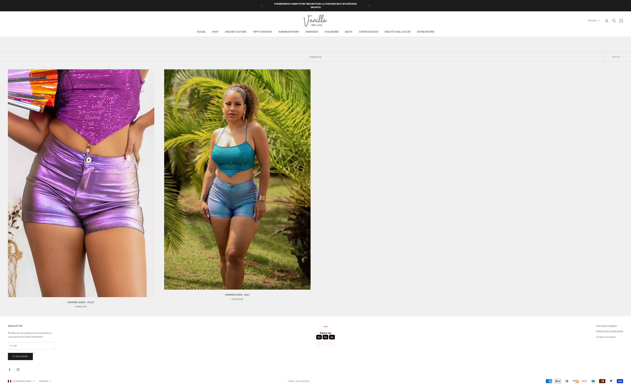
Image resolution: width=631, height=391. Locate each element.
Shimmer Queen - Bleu (237, 294)
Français (592, 20)
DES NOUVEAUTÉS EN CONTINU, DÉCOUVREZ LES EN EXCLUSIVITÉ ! (315, 5)
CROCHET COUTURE (235, 31)
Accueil (201, 31)
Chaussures (332, 31)
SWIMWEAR (312, 31)
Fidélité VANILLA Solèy (398, 31)
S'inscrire (20, 356)
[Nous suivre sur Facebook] (9, 369)
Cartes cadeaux (368, 31)
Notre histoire (425, 31)
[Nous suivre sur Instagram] (18, 369)
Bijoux (348, 31)
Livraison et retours (606, 336)
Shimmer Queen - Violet (81, 302)
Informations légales (606, 325)
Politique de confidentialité (609, 331)
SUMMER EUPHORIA (289, 31)
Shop (215, 31)
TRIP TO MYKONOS (262, 31)
